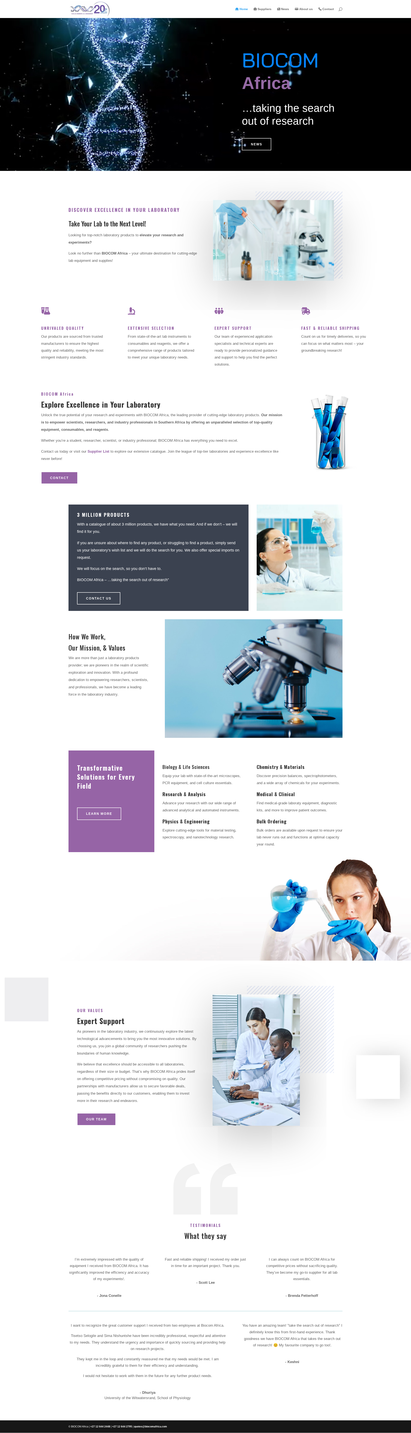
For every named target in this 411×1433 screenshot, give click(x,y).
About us (306, 9)
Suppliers (264, 9)
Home (243, 9)
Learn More (99, 813)
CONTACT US (98, 598)
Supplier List (98, 451)
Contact (328, 9)
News (284, 9)
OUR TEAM (96, 1119)
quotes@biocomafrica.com (150, 1426)
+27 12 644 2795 (122, 1426)
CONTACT (59, 478)
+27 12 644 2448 (100, 1426)
